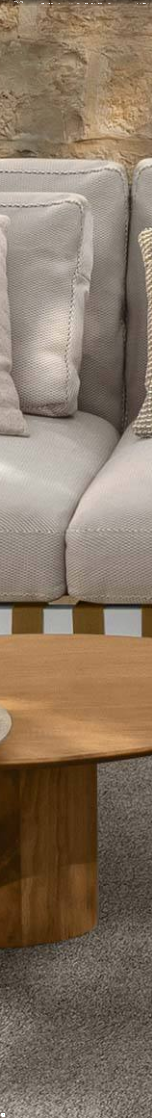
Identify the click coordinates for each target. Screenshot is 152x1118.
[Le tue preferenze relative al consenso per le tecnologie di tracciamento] (3, 1115)
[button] (149, 3)
